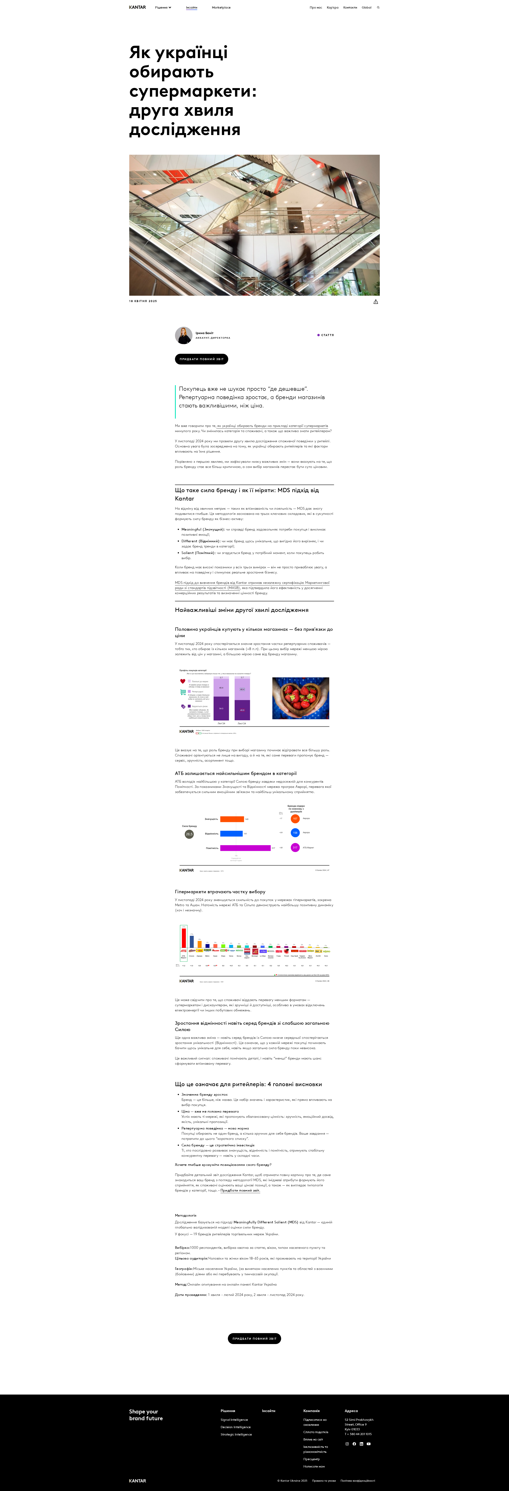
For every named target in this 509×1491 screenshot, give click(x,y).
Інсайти (191, 7)
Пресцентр (311, 1459)
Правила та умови (324, 1480)
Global (367, 7)
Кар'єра (333, 7)
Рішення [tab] (161, 7)
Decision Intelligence (236, 1427)
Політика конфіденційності (358, 1480)
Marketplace (221, 7)
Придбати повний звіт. (240, 1191)
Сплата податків (315, 1432)
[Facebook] (354, 1444)
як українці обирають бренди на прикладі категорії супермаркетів (272, 426)
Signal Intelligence (234, 1420)
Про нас (316, 7)
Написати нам (314, 1466)
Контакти (350, 7)
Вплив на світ (313, 1439)
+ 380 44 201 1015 (359, 1434)
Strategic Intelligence (236, 1434)
